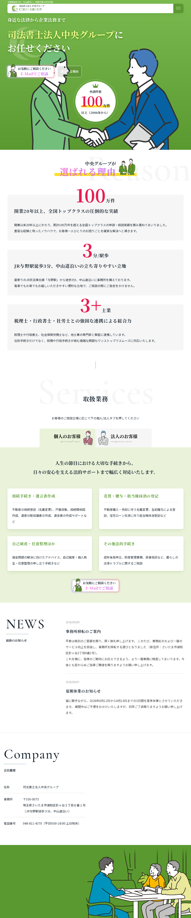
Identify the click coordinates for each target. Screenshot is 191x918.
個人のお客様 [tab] (67, 438)
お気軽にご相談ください (34, 71)
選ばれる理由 (70, 71)
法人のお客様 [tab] (124, 438)
